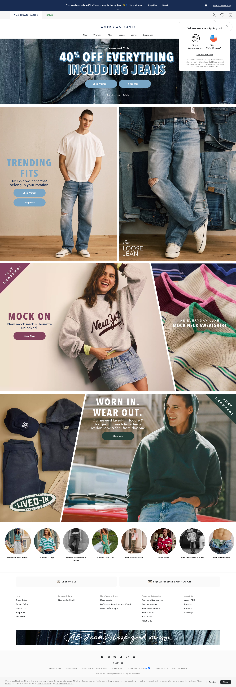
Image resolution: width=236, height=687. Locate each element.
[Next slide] (200, 5)
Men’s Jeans (147, 612)
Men (110, 34)
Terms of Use (213, 66)
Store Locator (106, 600)
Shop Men (138, 5)
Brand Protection (179, 668)
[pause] (226, 115)
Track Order (21, 600)
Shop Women (124, 5)
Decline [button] (212, 682)
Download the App (109, 608)
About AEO (189, 600)
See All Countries (205, 54)
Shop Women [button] (99, 83)
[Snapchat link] (127, 657)
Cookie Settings (44, 683)
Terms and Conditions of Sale (94, 668)
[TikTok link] (121, 657)
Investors (188, 604)
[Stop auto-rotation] (206, 5)
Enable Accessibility (222, 5)
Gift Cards (147, 620)
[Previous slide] (35, 5)
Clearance (148, 34)
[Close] (226, 26)
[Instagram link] (108, 657)
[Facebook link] (102, 657)
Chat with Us (69, 581)
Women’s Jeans (149, 604)
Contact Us (21, 608)
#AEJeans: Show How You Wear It (115, 604)
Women (97, 34)
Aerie (134, 34)
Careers (188, 608)
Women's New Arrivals (152, 600)
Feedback (20, 616)
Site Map (188, 612)
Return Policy (22, 604)
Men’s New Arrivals (151, 608)
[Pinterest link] (115, 657)
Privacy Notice (199, 66)
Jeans (122, 34)
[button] (74, 683)
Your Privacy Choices (65, 683)
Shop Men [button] (133, 83)
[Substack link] (134, 657)
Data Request (117, 668)
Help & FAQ (21, 612)
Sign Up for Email (66, 600)
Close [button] (225, 682)
